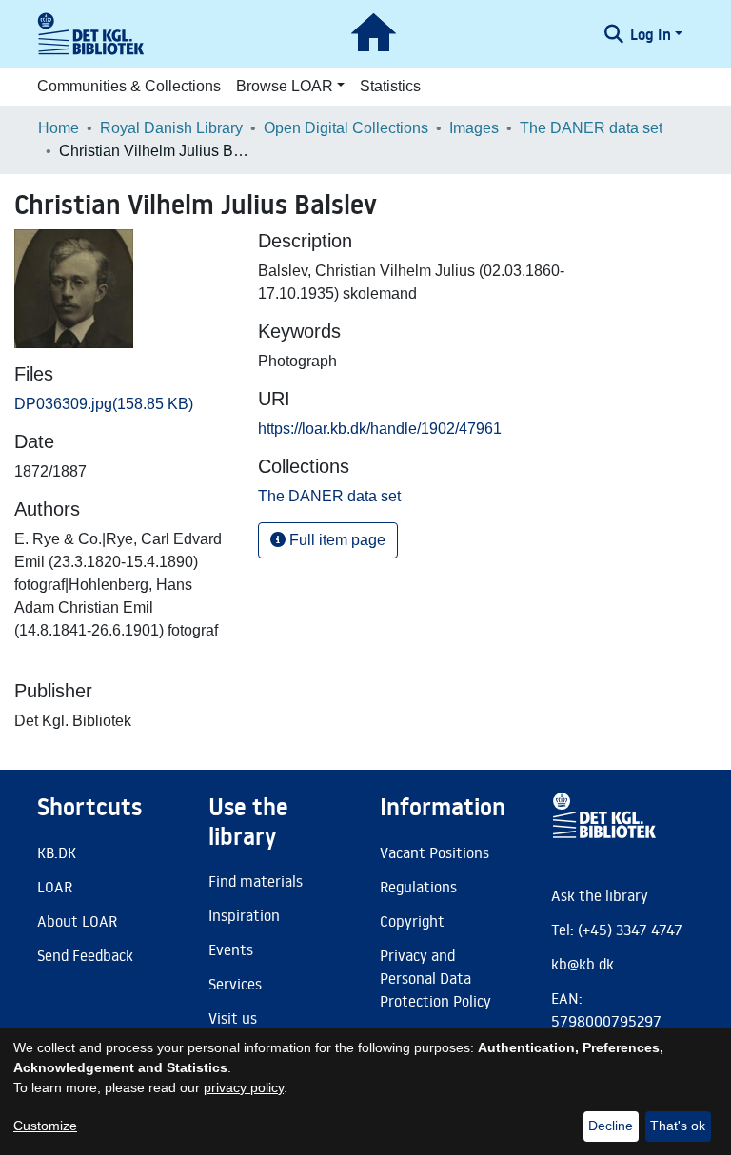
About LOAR (77, 920)
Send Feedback (85, 955)
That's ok (677, 1125)
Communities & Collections (129, 86)
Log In (650, 34)
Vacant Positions (434, 852)
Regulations (418, 886)
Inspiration (244, 915)
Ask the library (599, 895)
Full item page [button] (335, 540)
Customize (45, 1125)
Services (235, 983)
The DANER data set (591, 128)
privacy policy (244, 1087)
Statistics (390, 86)
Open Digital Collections (346, 128)
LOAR (54, 886)
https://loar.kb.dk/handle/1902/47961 (380, 429)
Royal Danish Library (171, 128)
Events (230, 949)
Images (474, 128)
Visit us (232, 1018)
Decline (610, 1125)
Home (58, 128)
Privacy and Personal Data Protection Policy (435, 978)
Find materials (255, 881)
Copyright (412, 920)
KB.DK (56, 852)
